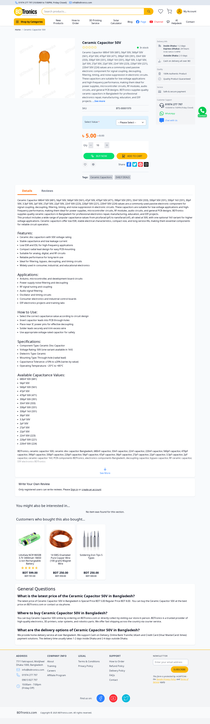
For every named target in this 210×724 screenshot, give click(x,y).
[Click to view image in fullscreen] (45, 68)
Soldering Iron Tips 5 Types (91, 556)
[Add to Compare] (93, 164)
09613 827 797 (29, 679)
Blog (130, 21)
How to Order (76, 22)
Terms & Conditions (89, 661)
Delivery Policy (117, 670)
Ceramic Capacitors (101, 177)
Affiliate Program (56, 675)
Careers (51, 670)
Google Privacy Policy (166, 679)
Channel (158, 21)
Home (18, 29)
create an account (91, 489)
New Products (58, 22)
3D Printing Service (95, 22)
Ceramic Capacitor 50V (34, 29)
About (50, 661)
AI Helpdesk (176, 22)
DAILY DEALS (123, 177)
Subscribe (179, 669)
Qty (85, 145)
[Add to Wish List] (85, 164)
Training (51, 666)
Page (143, 21)
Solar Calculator (116, 22)
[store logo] (25, 11)
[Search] (148, 11)
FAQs (112, 675)
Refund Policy (116, 666)
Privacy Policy (85, 666)
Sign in (74, 489)
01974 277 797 (29, 675)
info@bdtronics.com (82, 2)
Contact (190, 21)
